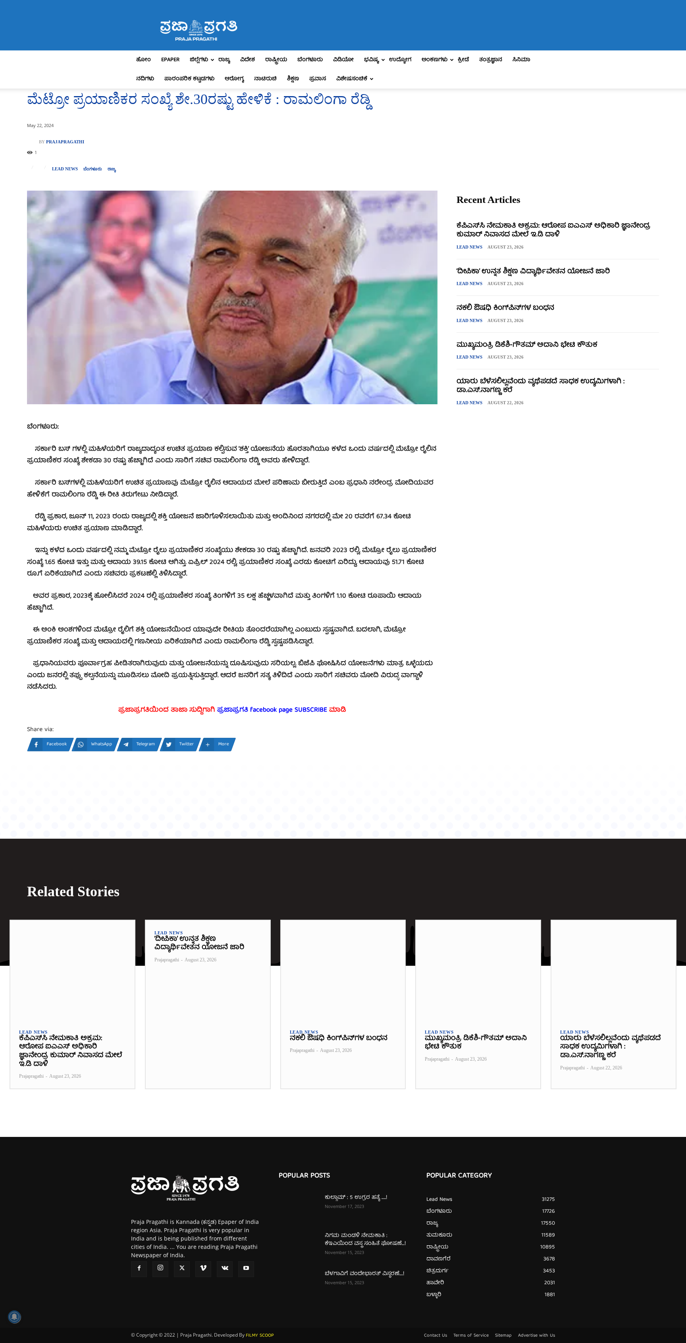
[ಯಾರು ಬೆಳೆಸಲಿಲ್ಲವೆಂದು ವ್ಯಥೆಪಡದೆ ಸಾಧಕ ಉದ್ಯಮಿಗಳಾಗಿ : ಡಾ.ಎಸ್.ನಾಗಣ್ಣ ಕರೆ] (613, 970)
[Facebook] (139, 1269)
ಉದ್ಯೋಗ (400, 60)
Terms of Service (471, 1335)
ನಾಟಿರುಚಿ (265, 79)
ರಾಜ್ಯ (224, 60)
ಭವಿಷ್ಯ (371, 60)
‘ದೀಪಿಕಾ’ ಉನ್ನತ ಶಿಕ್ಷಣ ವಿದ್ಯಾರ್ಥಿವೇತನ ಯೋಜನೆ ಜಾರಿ (533, 272)
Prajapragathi (65, 142)
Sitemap (503, 1335)
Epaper (170, 60)
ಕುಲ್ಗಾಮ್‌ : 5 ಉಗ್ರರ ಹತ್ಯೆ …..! (356, 1197)
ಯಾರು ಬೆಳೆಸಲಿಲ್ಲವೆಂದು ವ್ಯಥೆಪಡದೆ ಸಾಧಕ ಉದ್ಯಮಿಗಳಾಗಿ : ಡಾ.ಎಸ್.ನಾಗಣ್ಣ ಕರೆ (540, 386)
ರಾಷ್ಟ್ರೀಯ (276, 60)
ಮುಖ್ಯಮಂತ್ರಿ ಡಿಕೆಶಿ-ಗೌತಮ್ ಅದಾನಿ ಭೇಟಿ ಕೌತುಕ (527, 345)
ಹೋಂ (143, 60)
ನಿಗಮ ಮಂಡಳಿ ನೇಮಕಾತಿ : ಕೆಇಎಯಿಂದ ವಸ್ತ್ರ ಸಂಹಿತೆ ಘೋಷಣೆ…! (365, 1239)
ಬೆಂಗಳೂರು (310, 60)
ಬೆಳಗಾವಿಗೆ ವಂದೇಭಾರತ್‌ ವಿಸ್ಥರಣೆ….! (364, 1274)
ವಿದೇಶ (247, 60)
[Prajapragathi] (33, 142)
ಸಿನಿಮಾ (521, 60)
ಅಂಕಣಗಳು (434, 60)
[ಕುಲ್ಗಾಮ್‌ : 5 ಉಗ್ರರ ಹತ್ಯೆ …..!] (298, 1207)
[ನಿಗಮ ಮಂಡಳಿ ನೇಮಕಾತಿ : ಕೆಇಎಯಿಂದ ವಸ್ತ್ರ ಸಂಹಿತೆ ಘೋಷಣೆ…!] (298, 1246)
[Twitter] (182, 1269)
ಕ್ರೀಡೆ (463, 60)
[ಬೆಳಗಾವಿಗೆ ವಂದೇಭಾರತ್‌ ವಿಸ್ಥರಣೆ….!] (298, 1284)
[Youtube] (246, 1269)
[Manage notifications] (14, 1316)
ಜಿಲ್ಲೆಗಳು (199, 60)
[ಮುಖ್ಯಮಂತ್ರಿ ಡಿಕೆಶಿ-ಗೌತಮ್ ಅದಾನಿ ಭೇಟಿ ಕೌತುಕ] (478, 970)
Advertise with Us (536, 1335)
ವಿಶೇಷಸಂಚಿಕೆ (351, 79)
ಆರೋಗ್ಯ (234, 79)
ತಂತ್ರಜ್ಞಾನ (490, 60)
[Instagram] (160, 1269)
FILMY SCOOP (260, 1335)
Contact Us (435, 1335)
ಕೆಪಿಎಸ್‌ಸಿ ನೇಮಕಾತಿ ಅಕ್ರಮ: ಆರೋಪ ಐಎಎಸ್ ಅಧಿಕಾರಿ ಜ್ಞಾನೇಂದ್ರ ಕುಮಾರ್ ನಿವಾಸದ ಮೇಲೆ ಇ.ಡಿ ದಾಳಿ (553, 230)
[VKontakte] (225, 1269)
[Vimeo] (203, 1269)
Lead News (65, 169)
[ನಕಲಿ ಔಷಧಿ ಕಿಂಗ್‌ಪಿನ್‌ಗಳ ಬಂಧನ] (343, 970)
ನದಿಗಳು (145, 79)
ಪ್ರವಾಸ (317, 79)
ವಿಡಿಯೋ (343, 60)
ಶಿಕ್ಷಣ (293, 79)
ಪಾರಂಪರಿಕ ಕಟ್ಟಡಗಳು (189, 79)
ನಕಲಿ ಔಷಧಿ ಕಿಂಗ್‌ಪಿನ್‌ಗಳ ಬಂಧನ (505, 308)
